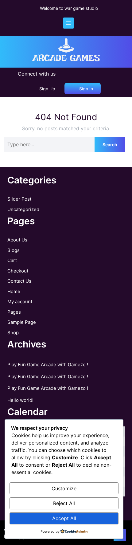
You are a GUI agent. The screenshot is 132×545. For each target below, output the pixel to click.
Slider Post (19, 199)
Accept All (64, 518)
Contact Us (19, 281)
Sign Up (47, 88)
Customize (64, 488)
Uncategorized (23, 209)
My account (19, 301)
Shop (13, 332)
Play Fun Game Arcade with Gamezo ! (47, 364)
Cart (12, 260)
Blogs (13, 250)
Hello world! (20, 400)
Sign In (85, 88)
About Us (17, 240)
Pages (14, 312)
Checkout (17, 271)
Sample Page (21, 322)
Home (13, 291)
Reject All (64, 503)
